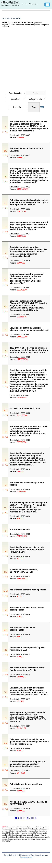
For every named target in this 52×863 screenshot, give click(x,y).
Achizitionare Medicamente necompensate (22, 629)
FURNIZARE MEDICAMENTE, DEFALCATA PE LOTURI (24, 571)
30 (32, 818)
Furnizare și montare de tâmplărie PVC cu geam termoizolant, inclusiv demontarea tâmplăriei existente (28, 764)
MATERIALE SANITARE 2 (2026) (25, 409)
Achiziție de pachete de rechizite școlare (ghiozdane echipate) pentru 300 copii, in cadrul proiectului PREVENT (29, 202)
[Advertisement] (26, 58)
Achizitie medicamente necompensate (28, 590)
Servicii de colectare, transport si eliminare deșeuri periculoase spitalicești (29, 329)
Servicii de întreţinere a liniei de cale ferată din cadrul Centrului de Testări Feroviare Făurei (27, 549)
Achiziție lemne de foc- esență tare (26, 784)
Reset (42, 107)
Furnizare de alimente (20, 529)
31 (36, 818)
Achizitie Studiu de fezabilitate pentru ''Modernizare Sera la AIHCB (27, 669)
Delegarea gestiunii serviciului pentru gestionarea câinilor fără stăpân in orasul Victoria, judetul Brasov (29, 741)
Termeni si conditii (26, 857)
